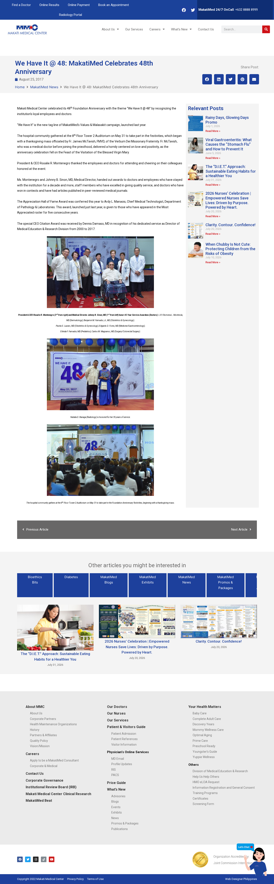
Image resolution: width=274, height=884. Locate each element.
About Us (108, 29)
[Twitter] (193, 10)
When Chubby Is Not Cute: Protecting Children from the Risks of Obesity (230, 249)
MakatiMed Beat (39, 801)
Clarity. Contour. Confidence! (230, 225)
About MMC (35, 707)
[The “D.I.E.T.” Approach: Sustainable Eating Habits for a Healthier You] (55, 627)
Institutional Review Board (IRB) (51, 787)
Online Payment (79, 5)
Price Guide (116, 783)
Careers (155, 29)
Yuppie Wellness (204, 757)
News (115, 818)
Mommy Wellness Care (208, 729)
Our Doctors (117, 707)
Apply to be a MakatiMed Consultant (54, 760)
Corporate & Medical (43, 766)
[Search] (266, 29)
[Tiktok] (43, 859)
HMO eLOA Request (206, 782)
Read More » (213, 131)
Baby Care (200, 713)
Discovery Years (203, 724)
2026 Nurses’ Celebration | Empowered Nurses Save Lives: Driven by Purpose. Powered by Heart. (228, 200)
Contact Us (206, 29)
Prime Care (200, 740)
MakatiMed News (44, 87)
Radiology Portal (70, 15)
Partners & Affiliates (43, 735)
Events (116, 807)
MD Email (117, 758)
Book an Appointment (113, 5)
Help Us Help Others (206, 776)
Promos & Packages (124, 823)
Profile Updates (121, 764)
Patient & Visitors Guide (126, 727)
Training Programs (205, 793)
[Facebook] (184, 10)
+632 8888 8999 (246, 10)
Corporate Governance (44, 780)
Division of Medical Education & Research (220, 771)
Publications (119, 829)
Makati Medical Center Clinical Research (58, 794)
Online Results (49, 5)
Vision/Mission (40, 746)
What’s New (179, 29)
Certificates (200, 798)
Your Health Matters (204, 707)
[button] (207, 79)
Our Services (134, 29)
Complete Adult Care (207, 719)
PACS (115, 775)
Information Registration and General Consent (224, 787)
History (34, 729)
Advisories (118, 796)
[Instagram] (36, 859)
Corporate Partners (43, 719)
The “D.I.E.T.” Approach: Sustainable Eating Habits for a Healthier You (231, 171)
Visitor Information (124, 744)
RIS (113, 769)
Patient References (124, 739)
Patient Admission (123, 733)
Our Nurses (116, 713)
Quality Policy (39, 740)
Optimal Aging (202, 735)
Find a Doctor (21, 5)
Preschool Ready (204, 746)
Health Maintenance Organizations (53, 724)
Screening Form (203, 804)
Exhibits (116, 812)
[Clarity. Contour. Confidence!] (218, 621)
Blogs (115, 801)
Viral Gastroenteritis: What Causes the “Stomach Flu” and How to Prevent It (229, 144)
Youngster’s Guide (205, 751)
